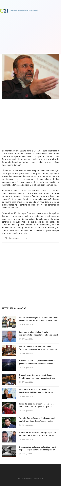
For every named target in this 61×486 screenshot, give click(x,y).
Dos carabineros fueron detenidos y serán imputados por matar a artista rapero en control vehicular (38, 450)
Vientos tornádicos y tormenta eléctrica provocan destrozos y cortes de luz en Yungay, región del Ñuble (37, 364)
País (25, 238)
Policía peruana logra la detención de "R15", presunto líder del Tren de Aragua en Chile (38, 319)
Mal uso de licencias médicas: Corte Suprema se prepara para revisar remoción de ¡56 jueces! (38, 349)
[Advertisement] (30, 123)
